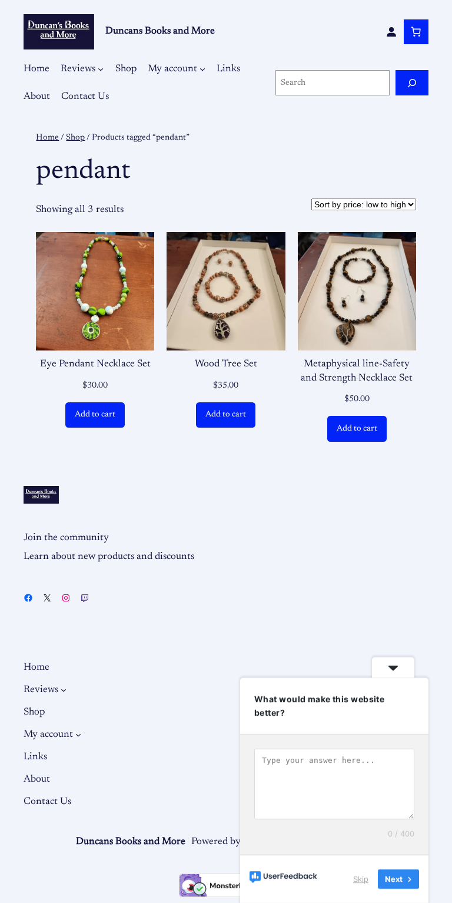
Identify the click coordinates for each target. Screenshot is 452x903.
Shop (75, 137)
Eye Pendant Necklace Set (95, 364)
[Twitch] (84, 598)
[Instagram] (66, 598)
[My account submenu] (202, 69)
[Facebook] (28, 598)
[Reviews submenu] (101, 69)
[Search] (412, 82)
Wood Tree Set (226, 364)
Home (47, 137)
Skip (360, 879)
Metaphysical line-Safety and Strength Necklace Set (357, 371)
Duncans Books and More (160, 31)
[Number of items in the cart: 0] (416, 31)
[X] (47, 598)
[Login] (391, 31)
